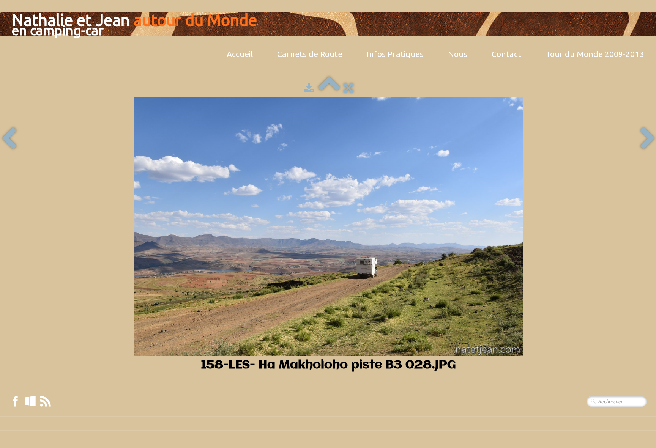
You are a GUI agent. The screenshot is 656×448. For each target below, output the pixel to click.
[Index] (329, 87)
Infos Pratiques (395, 53)
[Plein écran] (348, 87)
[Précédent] (8, 139)
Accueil (240, 53)
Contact (506, 53)
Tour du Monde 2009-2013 (595, 53)
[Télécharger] (309, 87)
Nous (457, 53)
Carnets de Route (309, 53)
